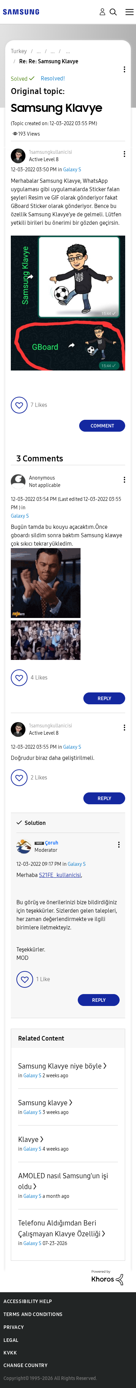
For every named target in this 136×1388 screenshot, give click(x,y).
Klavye (28, 1139)
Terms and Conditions (33, 1314)
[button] (113, 154)
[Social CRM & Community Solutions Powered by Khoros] (107, 1277)
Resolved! (53, 78)
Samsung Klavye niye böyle (60, 1066)
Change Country (25, 1365)
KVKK (10, 1353)
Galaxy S (72, 170)
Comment (102, 426)
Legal (10, 1340)
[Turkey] (21, 11)
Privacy (13, 1327)
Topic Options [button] (112, 69)
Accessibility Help (27, 1301)
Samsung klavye (43, 1103)
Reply (104, 699)
